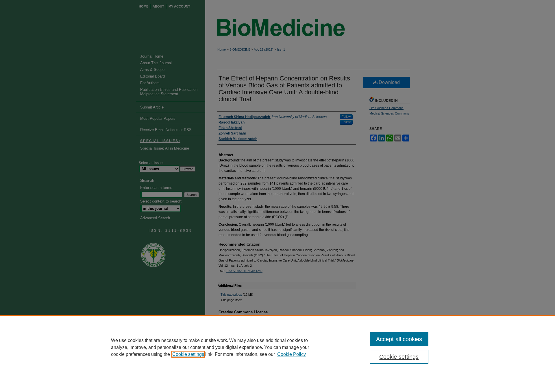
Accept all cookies (399, 339)
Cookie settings (188, 354)
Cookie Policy (291, 354)
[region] (277, 347)
